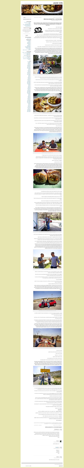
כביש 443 (61, 423)
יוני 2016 (29, 62)
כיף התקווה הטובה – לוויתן (27, 25)
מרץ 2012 (29, 97)
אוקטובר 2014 (28, 74)
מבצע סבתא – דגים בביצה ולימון (37, 17)
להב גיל (57, 447)
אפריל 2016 (29, 63)
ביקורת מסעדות (42, 422)
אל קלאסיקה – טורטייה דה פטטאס (57, 17)
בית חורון (39, 422)
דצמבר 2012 (28, 90)
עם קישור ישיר (45, 423)
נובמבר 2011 (28, 100)
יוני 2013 (29, 85)
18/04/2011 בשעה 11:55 (56, 448)
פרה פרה (53, 423)
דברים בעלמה (28, 45)
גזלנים (37, 422)
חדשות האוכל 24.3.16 (27, 26)
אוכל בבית (51, 14)
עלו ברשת (45, 14)
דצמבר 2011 (28, 99)
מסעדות (58, 14)
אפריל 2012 (29, 96)
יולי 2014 (29, 75)
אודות (39, 14)
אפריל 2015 (29, 70)
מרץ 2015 (29, 71)
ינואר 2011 (29, 108)
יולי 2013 (29, 84)
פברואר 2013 (28, 88)
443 (49, 422)
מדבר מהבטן (58, 3)
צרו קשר (36, 14)
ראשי (61, 14)
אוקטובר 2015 (28, 67)
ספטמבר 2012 (28, 92)
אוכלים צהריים (47, 422)
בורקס (44, 422)
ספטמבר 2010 (28, 111)
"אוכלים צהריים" (56, 422)
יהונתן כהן (35, 422)
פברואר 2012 (28, 98)
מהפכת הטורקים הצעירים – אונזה (26, 24)
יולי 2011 (29, 103)
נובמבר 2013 (28, 81)
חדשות (48, 14)
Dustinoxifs (29, 52)
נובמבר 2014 (28, 73)
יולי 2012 (29, 94)
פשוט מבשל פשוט (28, 48)
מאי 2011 (29, 105)
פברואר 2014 (28, 79)
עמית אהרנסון (52, 20)
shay (29, 58)
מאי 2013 (29, 86)
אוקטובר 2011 (28, 101)
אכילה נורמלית (28, 43)
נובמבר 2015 (28, 66)
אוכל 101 (29, 41)
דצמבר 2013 (28, 80)
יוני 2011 (29, 104)
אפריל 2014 (29, 77)
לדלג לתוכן (62, 14)
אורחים (42, 14)
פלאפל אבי (55, 423)
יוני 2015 (29, 69)
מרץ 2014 (29, 78)
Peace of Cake (28, 40)
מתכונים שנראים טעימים (27, 46)
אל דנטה (55, 14)
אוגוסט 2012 (28, 93)
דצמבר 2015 (28, 65)
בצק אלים (29, 44)
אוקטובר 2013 (28, 82)
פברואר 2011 (28, 107)
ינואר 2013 (29, 89)
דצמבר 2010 (28, 109)
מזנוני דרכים (58, 423)
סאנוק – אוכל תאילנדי (28, 47)
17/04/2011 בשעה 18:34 (56, 430)
